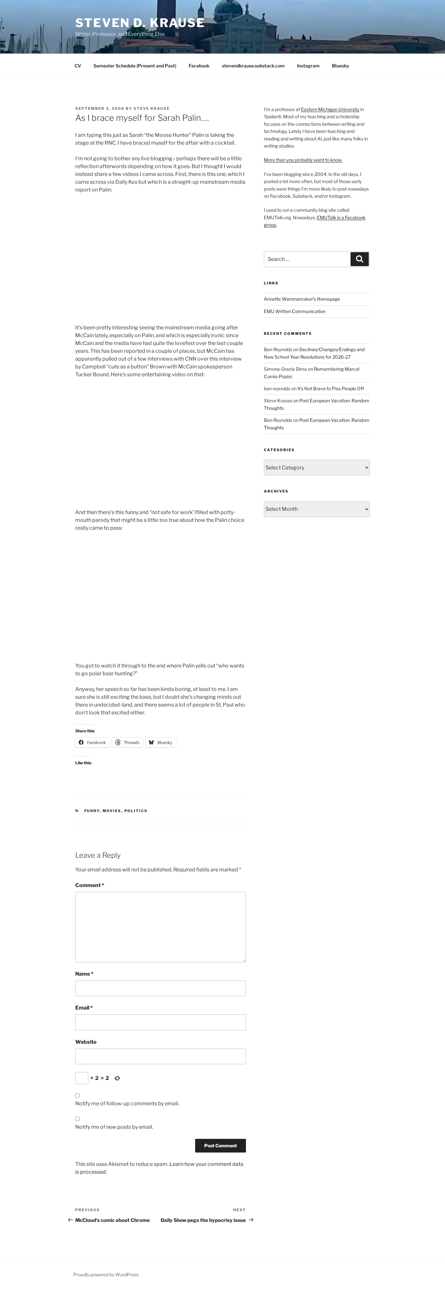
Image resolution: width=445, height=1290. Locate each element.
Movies (112, 811)
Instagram (308, 65)
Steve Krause (152, 108)
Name (84, 974)
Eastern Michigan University (330, 109)
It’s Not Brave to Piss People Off (330, 388)
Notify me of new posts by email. (114, 1127)
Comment (89, 885)
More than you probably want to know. (303, 160)
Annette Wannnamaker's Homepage (302, 299)
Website (85, 1042)
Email (84, 1008)
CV (78, 65)
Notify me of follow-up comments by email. (127, 1103)
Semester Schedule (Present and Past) (134, 65)
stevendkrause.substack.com (253, 65)
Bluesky (340, 65)
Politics (136, 811)
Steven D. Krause (140, 23)
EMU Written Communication (294, 311)
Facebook (199, 65)
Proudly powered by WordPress (106, 1274)
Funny (92, 811)
